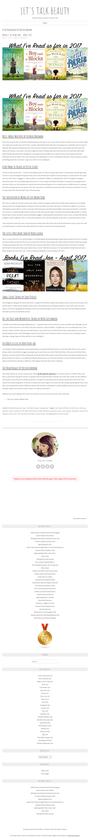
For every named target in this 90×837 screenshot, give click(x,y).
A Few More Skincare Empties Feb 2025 (45, 583)
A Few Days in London (45, 577)
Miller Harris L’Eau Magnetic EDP (45, 612)
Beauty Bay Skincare (45, 600)
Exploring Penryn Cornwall (45, 597)
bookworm (17, 411)
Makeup (43, 714)
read (63, 411)
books (11, 411)
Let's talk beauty (45, 11)
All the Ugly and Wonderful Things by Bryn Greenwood (29, 319)
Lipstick (43, 708)
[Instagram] (52, 466)
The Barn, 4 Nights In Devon (45, 603)
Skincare (43, 732)
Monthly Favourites (15, 408)
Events (43, 693)
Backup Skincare (45, 609)
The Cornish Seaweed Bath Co (45, 562)
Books (44, 684)
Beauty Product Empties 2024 (45, 606)
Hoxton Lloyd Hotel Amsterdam (45, 592)
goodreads (53, 411)
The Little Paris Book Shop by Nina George (31, 414)
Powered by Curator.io (79, 518)
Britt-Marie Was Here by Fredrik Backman (22, 136)
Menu (45, 23)
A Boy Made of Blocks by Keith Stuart (66, 408)
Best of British (43, 679)
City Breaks (43, 687)
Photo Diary (45, 568)
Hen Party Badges (73, 836)
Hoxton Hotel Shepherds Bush (45, 580)
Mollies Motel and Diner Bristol (45, 574)
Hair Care (43, 696)
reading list (75, 411)
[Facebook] (43, 466)
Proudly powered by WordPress (33, 829)
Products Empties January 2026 (45, 541)
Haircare (44, 699)
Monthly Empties (43, 717)
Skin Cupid (45, 556)
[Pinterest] (47, 466)
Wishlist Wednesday (43, 743)
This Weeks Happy (32, 408)
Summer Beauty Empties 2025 (45, 550)
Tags (23, 408)
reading (68, 411)
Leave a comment (19, 38)
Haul (43, 702)
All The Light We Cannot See (47, 374)
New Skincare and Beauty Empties (45, 618)
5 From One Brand (44, 676)
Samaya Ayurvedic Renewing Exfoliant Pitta (45, 615)
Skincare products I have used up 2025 (45, 571)
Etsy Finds (43, 690)
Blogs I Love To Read (44, 682)
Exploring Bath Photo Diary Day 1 (45, 553)
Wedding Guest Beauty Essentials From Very (45, 539)
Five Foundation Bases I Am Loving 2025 (45, 565)
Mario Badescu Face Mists (45, 536)
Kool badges (45, 774)
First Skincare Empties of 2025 (45, 586)
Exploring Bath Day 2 (45, 544)
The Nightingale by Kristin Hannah (57, 414)
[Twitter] (38, 466)
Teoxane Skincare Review (45, 595)
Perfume (43, 729)
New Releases (43, 726)
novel (59, 411)
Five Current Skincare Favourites (45, 589)
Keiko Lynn (45, 771)
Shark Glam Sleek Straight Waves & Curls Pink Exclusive (45, 547)
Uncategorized (43, 408)
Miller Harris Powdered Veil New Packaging (45, 533)
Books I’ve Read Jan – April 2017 (17, 35)
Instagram (43, 705)
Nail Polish (43, 723)
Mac (43, 711)
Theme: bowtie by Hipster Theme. (56, 829)
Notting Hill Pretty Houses (45, 559)
